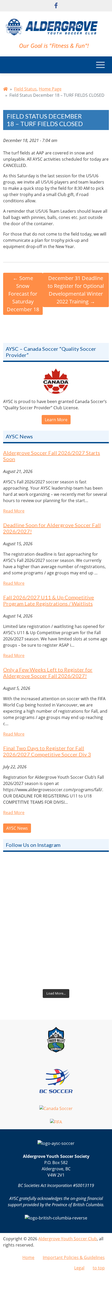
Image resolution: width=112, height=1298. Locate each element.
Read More (13, 511)
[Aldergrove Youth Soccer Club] (51, 26)
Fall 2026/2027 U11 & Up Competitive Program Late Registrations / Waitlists (48, 600)
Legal (79, 1268)
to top (99, 1268)
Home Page (50, 89)
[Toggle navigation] (100, 65)
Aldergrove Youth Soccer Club (67, 1239)
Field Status (25, 89)
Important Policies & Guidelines (74, 1257)
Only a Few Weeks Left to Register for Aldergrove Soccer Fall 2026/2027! (47, 672)
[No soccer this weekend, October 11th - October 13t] (56, 890)
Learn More (56, 420)
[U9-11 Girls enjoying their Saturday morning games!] (56, 955)
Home (28, 1257)
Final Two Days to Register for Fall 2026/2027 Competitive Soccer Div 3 (47, 751)
